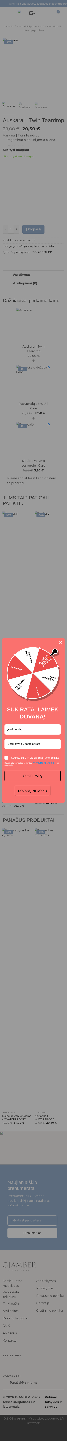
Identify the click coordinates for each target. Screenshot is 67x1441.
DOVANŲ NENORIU (32, 791)
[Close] (60, 642)
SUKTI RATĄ (32, 776)
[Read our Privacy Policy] (58, 763)
